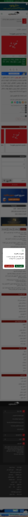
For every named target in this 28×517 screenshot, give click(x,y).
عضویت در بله (19, 266)
